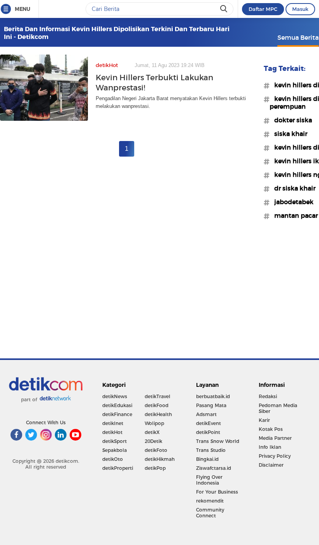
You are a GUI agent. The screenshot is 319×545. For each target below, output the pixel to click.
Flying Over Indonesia (209, 480)
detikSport (114, 441)
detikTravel (157, 396)
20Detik (153, 441)
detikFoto (156, 450)
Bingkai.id (207, 459)
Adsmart (206, 414)
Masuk (300, 9)
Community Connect (210, 513)
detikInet (112, 423)
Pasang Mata (211, 405)
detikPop (155, 468)
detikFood (156, 405)
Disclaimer (271, 465)
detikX (152, 432)
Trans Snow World (217, 441)
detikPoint (208, 432)
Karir (264, 420)
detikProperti (117, 468)
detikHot (112, 432)
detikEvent (208, 423)
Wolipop (154, 423)
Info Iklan (270, 447)
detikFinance (117, 414)
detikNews (114, 396)
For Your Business (217, 492)
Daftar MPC (263, 9)
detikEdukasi (117, 405)
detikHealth (158, 414)
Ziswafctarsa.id (213, 468)
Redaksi (268, 396)
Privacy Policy (275, 456)
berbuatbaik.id (213, 396)
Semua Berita (298, 37)
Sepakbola (114, 450)
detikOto (112, 459)
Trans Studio (211, 450)
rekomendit (210, 501)
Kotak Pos (271, 429)
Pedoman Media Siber (278, 408)
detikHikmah (160, 459)
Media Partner (275, 438)
